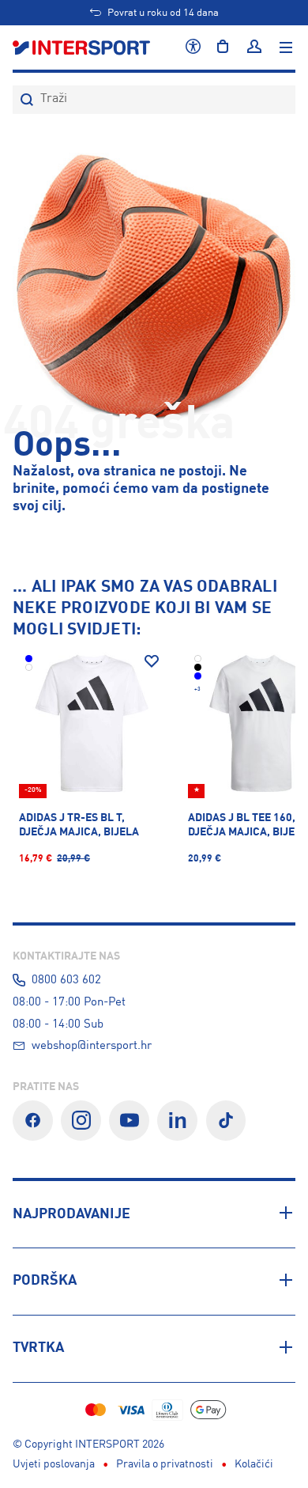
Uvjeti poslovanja (54, 1464)
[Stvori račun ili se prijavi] (254, 47)
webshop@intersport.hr (92, 1045)
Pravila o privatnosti (164, 1464)
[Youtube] (129, 1120)
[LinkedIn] (177, 1120)
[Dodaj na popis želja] (151, 661)
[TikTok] (226, 1120)
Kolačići (254, 1464)
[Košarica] (223, 47)
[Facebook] (33, 1120)
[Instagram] (81, 1120)
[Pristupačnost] (193, 47)
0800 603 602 (66, 980)
